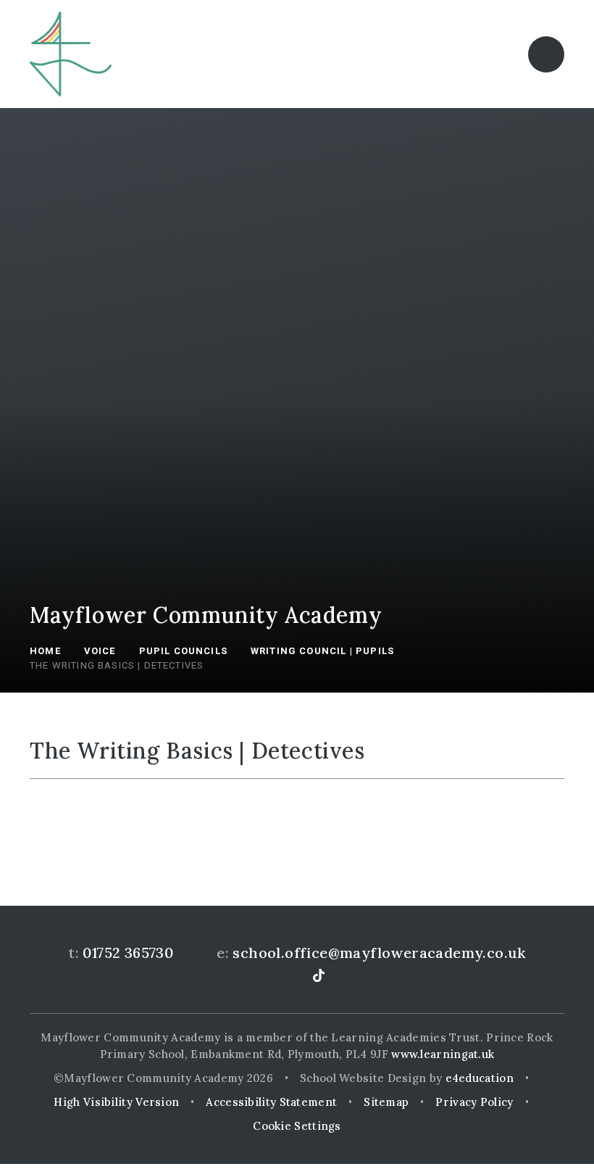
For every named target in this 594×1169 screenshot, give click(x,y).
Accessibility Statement (271, 1102)
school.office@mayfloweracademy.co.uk (379, 952)
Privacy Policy (474, 1102)
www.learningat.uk (442, 1054)
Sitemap (386, 1102)
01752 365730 (128, 952)
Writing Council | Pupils (322, 650)
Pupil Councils (183, 650)
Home (45, 650)
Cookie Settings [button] (297, 1126)
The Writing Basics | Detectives (117, 665)
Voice (100, 650)
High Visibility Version (116, 1102)
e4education (480, 1078)
